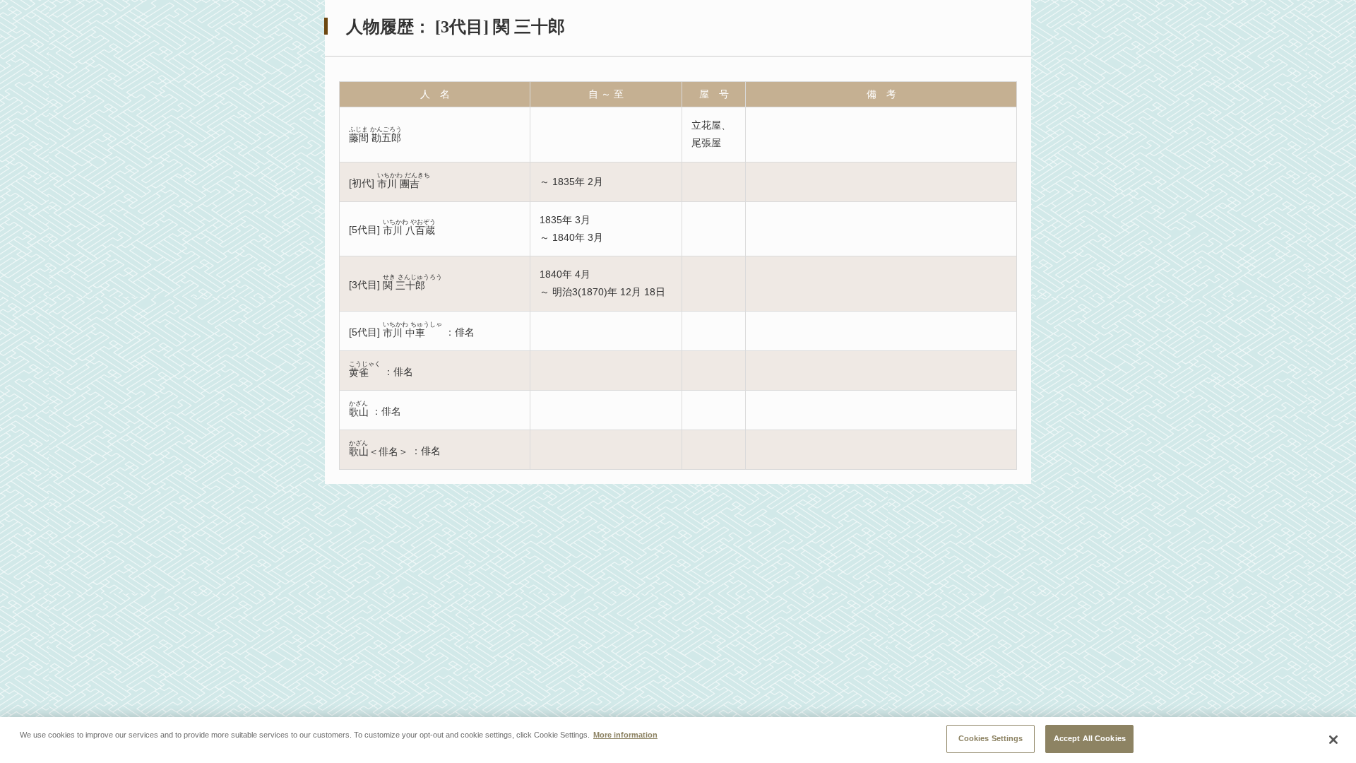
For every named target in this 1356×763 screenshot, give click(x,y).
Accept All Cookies (1090, 738)
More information (625, 735)
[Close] (1333, 739)
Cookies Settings (990, 738)
